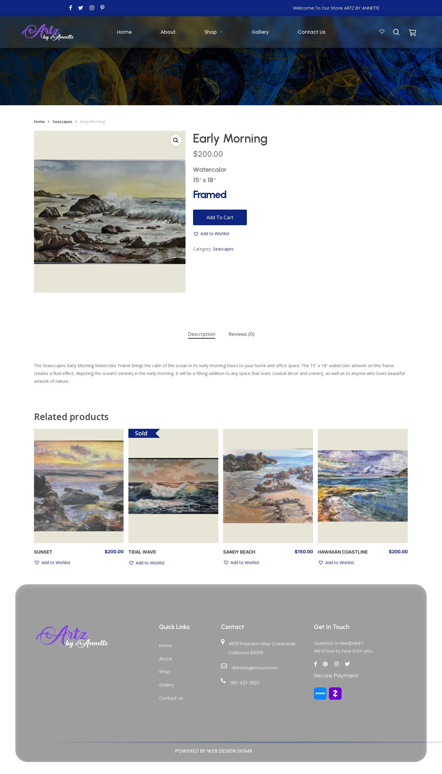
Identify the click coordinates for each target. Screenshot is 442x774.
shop (164, 672)
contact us (171, 698)
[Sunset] (79, 486)
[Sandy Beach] (268, 486)
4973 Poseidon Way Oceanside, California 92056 (262, 648)
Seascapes (62, 121)
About (165, 659)
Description (201, 333)
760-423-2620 (244, 683)
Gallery (166, 685)
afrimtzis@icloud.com (254, 668)
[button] (175, 140)
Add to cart (220, 217)
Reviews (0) (241, 333)
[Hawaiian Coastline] (363, 486)
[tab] (201, 334)
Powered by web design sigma (214, 751)
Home (39, 121)
